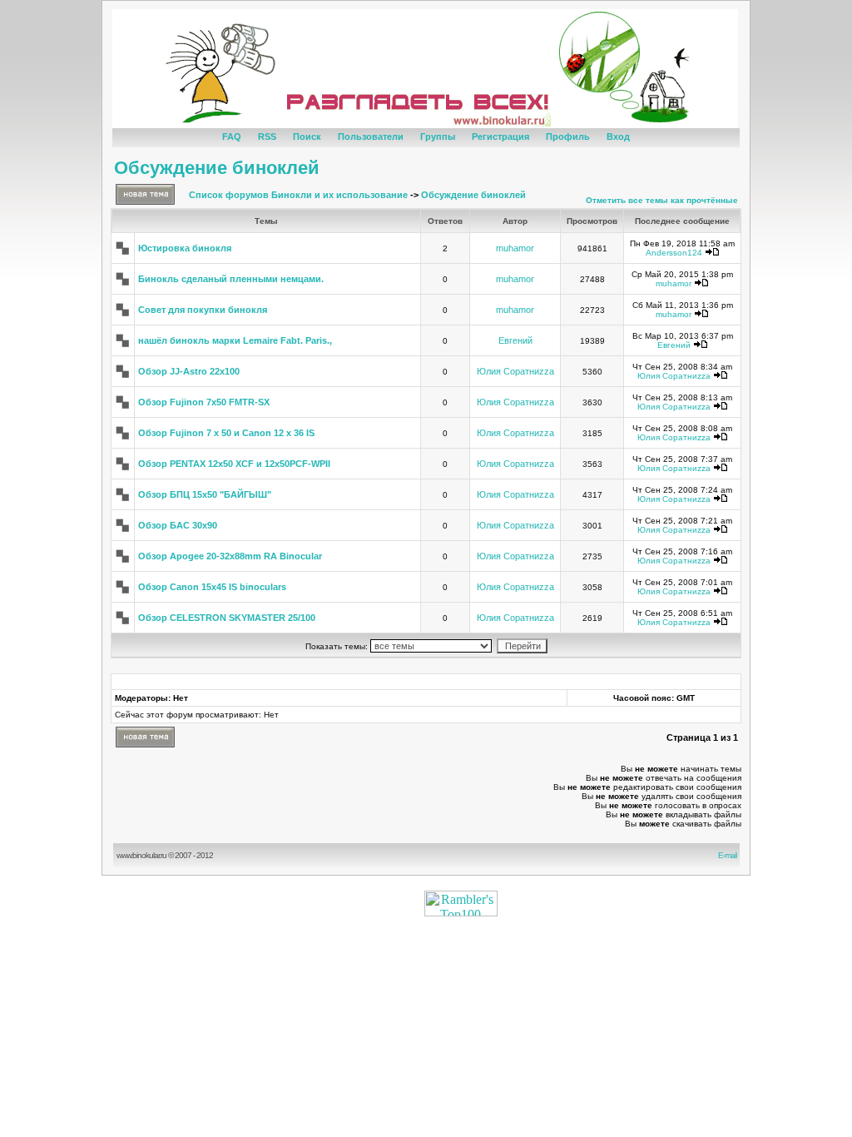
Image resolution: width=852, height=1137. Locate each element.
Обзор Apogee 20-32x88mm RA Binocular (230, 556)
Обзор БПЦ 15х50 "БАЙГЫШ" (204, 494)
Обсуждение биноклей (217, 167)
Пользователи (371, 137)
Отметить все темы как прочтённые (662, 200)
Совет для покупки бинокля (202, 310)
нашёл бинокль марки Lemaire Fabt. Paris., (235, 340)
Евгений (515, 340)
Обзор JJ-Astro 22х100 (189, 371)
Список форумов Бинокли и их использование (298, 195)
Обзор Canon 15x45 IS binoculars (212, 587)
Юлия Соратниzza (515, 371)
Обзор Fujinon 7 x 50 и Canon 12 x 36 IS (226, 433)
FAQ (231, 137)
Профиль (568, 137)
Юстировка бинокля (184, 248)
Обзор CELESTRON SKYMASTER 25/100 (226, 618)
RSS (267, 137)
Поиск (307, 137)
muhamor (515, 248)
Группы (437, 137)
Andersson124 (674, 252)
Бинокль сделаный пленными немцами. (231, 279)
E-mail (729, 855)
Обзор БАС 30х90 (177, 525)
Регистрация (500, 137)
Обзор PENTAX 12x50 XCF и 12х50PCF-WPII (234, 464)
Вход (618, 137)
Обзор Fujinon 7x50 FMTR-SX (204, 402)
